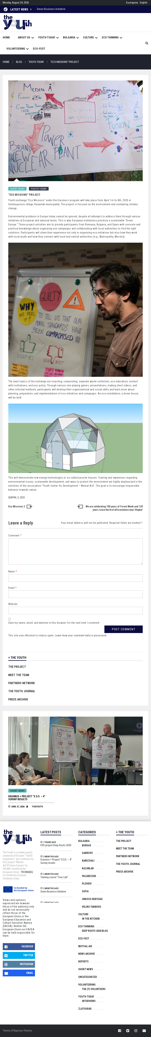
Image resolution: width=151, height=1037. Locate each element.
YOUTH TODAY (46, 37)
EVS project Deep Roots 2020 (56, 845)
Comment (15, 535)
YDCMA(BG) (27, 872)
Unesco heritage (92, 899)
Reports (83, 961)
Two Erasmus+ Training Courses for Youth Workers (66, 9)
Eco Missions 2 (16, 506)
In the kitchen (91, 918)
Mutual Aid (85, 946)
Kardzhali (88, 860)
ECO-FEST (39, 48)
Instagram (26, 964)
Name (12, 571)
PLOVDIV (87, 883)
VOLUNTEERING (15, 48)
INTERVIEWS (89, 1001)
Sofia (85, 891)
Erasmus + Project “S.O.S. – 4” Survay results (56, 861)
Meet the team (18, 675)
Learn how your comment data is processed (80, 635)
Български (132, 2)
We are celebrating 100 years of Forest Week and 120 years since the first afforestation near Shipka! (114, 508)
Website (13, 604)
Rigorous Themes (22, 1030)
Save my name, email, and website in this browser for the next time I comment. (54, 622)
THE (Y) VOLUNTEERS (94, 989)
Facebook (27, 946)
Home (6, 37)
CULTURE (88, 37)
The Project (17, 666)
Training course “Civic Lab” (25, 796)
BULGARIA (69, 37)
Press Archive (18, 699)
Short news (17, 189)
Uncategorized (87, 976)
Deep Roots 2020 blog (95, 930)
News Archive (86, 953)
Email (12, 587)
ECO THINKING (110, 37)
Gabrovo (87, 852)
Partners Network (21, 683)
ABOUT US (24, 37)
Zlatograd (85, 1008)
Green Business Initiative (53, 891)
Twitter (28, 955)
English (143, 2)
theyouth (37, 803)
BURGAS (86, 845)
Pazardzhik (89, 876)
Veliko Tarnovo (91, 906)
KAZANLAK (88, 868)
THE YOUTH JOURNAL (21, 691)
